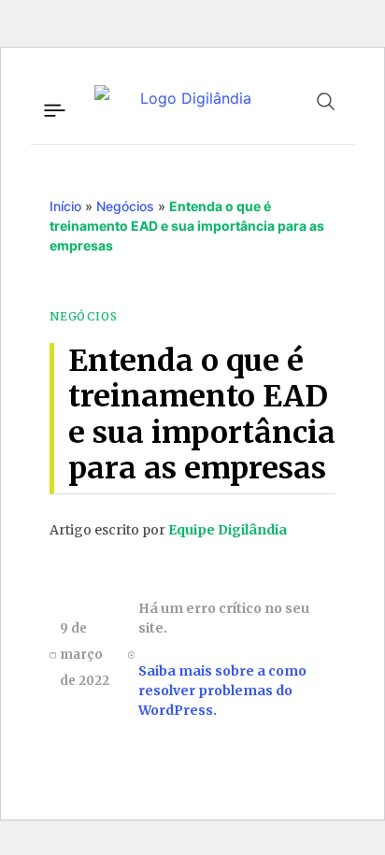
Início (65, 206)
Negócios (125, 206)
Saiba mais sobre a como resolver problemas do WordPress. (222, 691)
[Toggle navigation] (53, 107)
